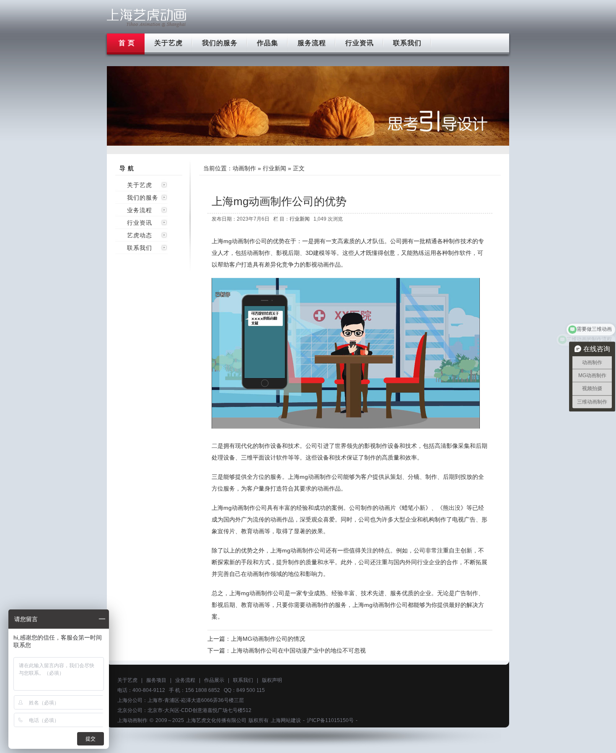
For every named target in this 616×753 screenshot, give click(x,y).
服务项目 (156, 680)
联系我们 (407, 42)
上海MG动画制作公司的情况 (268, 638)
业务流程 (139, 210)
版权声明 (272, 680)
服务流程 (312, 42)
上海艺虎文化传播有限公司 (216, 720)
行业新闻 (274, 168)
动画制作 (244, 168)
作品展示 (214, 680)
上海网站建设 (286, 720)
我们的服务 (220, 42)
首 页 (127, 42)
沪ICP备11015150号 (330, 720)
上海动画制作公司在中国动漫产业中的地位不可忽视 (298, 650)
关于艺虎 (168, 42)
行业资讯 (359, 42)
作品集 (267, 42)
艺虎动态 (139, 235)
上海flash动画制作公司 (146, 17)
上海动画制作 (132, 720)
